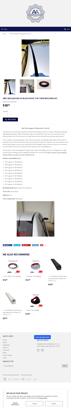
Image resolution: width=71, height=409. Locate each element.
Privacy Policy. (42, 398)
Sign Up (65, 366)
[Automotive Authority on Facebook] (38, 351)
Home (4, 34)
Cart (68, 29)
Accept (34, 404)
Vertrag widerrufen (42, 337)
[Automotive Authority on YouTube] (42, 351)
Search (5, 342)
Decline (54, 404)
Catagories (6, 345)
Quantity (5, 111)
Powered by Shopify (26, 375)
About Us (6, 347)
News (4, 353)
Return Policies (7, 355)
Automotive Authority (13, 375)
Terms (5, 358)
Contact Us (6, 350)
